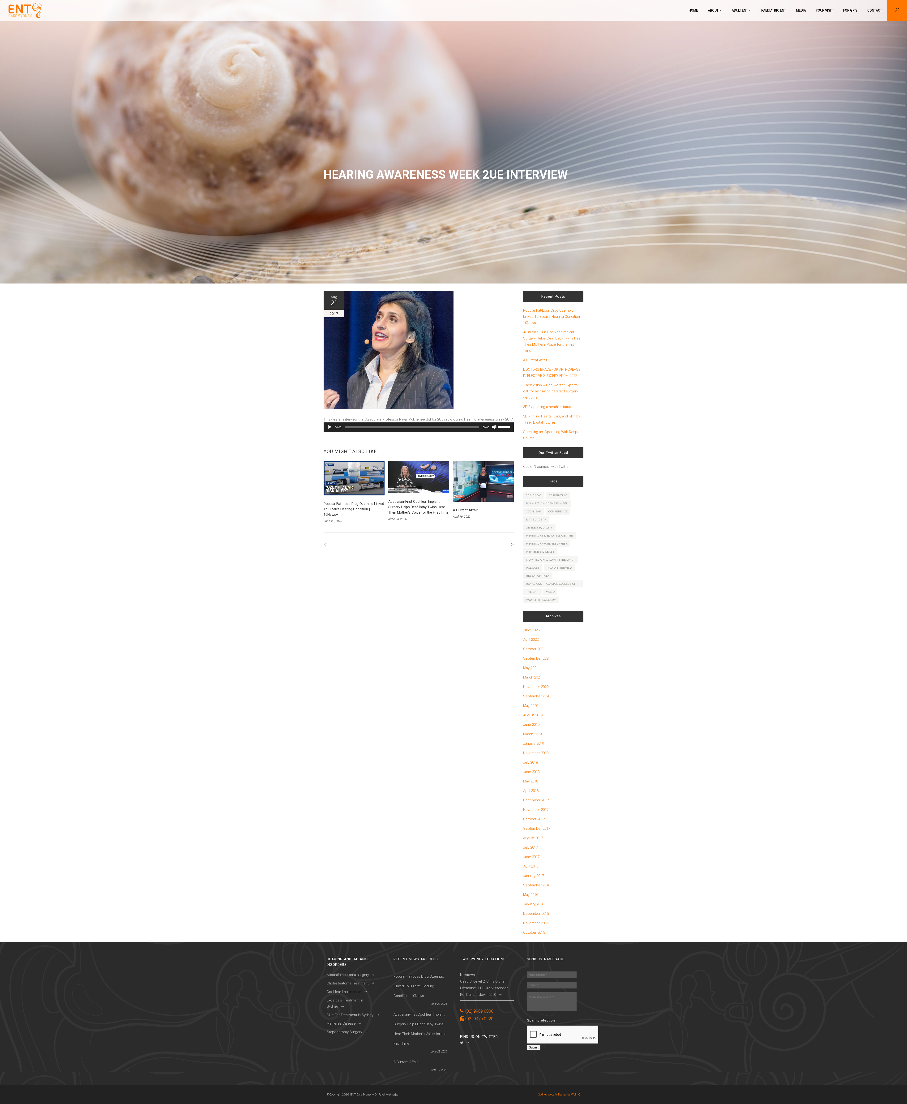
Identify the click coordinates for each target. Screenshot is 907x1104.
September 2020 (536, 696)
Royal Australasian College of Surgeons (551, 584)
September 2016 (536, 885)
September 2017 (536, 828)
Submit (534, 1047)
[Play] (329, 427)
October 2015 (534, 932)
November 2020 (535, 687)
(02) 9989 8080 (479, 1011)
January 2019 (533, 743)
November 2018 (535, 753)
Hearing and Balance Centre (549, 535)
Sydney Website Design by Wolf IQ (559, 1094)
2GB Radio (534, 495)
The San (532, 591)
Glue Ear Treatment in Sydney (350, 1015)
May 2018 (530, 781)
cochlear (533, 511)
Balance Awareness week (547, 503)
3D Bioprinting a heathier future (547, 407)
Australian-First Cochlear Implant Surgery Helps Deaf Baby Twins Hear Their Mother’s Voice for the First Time (418, 507)
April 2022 (531, 639)
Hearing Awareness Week (547, 543)
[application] (419, 427)
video (550, 591)
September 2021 (536, 658)
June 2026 (531, 630)
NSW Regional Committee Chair (550, 559)
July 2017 (530, 847)
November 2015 (535, 923)
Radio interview (560, 567)
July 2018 (530, 762)
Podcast (532, 567)
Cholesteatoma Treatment (348, 983)
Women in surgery (541, 599)
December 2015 (536, 913)
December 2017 (536, 800)
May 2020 (530, 706)
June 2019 (531, 724)
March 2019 (532, 734)
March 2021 (532, 677)
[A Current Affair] (483, 481)
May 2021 (530, 668)
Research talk (538, 575)
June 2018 (531, 772)
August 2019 (533, 715)
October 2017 (534, 819)
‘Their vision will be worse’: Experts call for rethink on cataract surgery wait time (550, 391)
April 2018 (531, 791)
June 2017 (531, 857)
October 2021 (534, 649)
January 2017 (533, 876)
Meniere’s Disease (341, 1023)
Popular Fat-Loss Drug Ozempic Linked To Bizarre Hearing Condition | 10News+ (354, 509)
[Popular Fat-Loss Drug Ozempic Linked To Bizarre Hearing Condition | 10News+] (354, 478)
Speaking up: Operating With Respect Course (553, 435)
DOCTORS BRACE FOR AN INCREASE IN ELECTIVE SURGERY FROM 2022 (551, 372)
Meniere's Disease (540, 551)
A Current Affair (465, 510)
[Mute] (494, 427)
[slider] (504, 426)
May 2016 (530, 895)
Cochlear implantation (344, 992)
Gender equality (539, 527)
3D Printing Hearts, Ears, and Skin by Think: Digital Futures (551, 419)
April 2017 (531, 866)
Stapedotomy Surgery (344, 1032)
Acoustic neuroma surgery (348, 975)
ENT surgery (536, 519)
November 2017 (535, 810)
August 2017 (533, 838)
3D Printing (558, 495)
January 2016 (533, 904)
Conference (558, 511)
